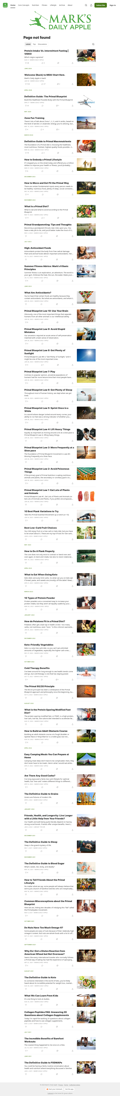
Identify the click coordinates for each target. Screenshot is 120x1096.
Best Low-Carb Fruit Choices (40, 527)
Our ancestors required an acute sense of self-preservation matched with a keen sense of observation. (48, 336)
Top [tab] (34, 44)
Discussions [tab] (42, 44)
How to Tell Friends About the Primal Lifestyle (44, 881)
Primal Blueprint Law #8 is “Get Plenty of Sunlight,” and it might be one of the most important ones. (47, 358)
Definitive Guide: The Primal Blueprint (45, 96)
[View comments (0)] (42, 105)
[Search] (86, 5)
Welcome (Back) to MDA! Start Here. (44, 75)
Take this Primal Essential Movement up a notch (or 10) (46, 514)
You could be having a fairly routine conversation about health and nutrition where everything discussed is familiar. (48, 1067)
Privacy (60, 1085)
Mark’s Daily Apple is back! (35, 78)
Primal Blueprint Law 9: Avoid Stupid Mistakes (44, 331)
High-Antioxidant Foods (37, 248)
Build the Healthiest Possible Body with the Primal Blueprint (48, 100)
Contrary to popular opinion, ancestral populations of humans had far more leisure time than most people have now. (47, 376)
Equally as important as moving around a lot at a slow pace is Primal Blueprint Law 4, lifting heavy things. (49, 433)
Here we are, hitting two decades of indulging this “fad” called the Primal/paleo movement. (49, 908)
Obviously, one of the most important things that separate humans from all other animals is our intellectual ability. (47, 315)
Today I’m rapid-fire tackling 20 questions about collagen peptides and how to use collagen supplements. (47, 1019)
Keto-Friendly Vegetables (38, 644)
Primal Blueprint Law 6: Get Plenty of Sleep (48, 390)
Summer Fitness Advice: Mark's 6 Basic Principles (46, 268)
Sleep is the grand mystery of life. (37, 845)
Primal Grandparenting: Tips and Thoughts (47, 224)
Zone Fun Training (34, 118)
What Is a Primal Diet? (36, 206)
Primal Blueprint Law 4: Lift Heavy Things (47, 429)
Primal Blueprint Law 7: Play (39, 371)
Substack (50, 1093)
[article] (60, 56)
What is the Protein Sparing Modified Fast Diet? (47, 711)
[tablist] (36, 44)
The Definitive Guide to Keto (40, 977)
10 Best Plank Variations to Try (41, 511)
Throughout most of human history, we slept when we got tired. (47, 394)
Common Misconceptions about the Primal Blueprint (48, 903)
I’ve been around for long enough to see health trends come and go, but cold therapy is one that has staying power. (48, 672)
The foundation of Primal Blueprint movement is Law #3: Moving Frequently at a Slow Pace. (47, 455)
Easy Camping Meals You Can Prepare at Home (46, 756)
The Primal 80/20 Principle (39, 686)
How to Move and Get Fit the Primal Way (46, 183)
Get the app (69, 1089)
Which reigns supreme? (33, 57)
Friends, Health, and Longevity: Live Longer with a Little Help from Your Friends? (48, 817)
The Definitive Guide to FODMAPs (43, 1062)
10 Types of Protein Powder (39, 598)
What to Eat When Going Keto (40, 574)
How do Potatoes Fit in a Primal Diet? (44, 621)
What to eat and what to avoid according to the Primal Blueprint (46, 210)
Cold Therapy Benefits (37, 668)
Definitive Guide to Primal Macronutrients (47, 141)
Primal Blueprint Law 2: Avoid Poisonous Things (46, 470)
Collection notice (74, 1085)
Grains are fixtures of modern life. (38, 797)
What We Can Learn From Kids (41, 995)
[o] (86, 55)
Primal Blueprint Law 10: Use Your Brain (46, 311)
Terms (66, 1085)
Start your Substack (55, 1089)
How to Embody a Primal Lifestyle (43, 159)
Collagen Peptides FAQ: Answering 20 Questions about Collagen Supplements (46, 1014)
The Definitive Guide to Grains (41, 794)
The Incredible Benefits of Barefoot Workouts (44, 1040)
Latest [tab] (28, 44)
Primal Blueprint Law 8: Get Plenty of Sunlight (44, 352)
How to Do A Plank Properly (39, 551)
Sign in (113, 5)
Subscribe (100, 5)
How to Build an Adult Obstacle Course (46, 731)
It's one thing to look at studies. (37, 999)
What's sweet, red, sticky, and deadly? (39, 867)
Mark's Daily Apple (37, 60)
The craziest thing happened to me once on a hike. (44, 1045)
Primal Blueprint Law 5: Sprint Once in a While (46, 409)
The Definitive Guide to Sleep (40, 842)
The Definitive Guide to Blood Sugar (44, 863)
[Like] (25, 236)
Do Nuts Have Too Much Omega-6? (43, 927)
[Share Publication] (91, 5)
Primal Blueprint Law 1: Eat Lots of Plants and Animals (47, 492)
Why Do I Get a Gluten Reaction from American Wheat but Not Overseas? (44, 952)
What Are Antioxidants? (37, 292)
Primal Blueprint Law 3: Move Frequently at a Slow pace (49, 449)
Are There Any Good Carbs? (39, 775)
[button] (13, 5)
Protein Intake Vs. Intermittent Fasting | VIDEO (46, 52)
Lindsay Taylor (39, 827)
